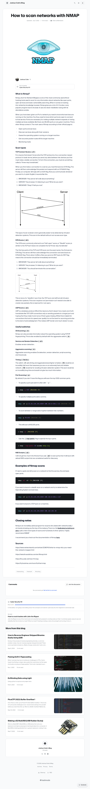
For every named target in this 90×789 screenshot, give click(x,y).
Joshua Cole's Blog (17, 3)
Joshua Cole (24, 79)
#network (29, 572)
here (58, 537)
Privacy (45, 767)
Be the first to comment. (50, 590)
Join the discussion (74, 584)
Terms (51, 767)
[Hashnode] (48, 754)
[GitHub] (45, 754)
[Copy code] (72, 388)
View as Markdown (58, 21)
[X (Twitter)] (30, 79)
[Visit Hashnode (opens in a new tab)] (45, 780)
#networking (20, 572)
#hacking (38, 572)
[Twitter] (42, 754)
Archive (39, 767)
